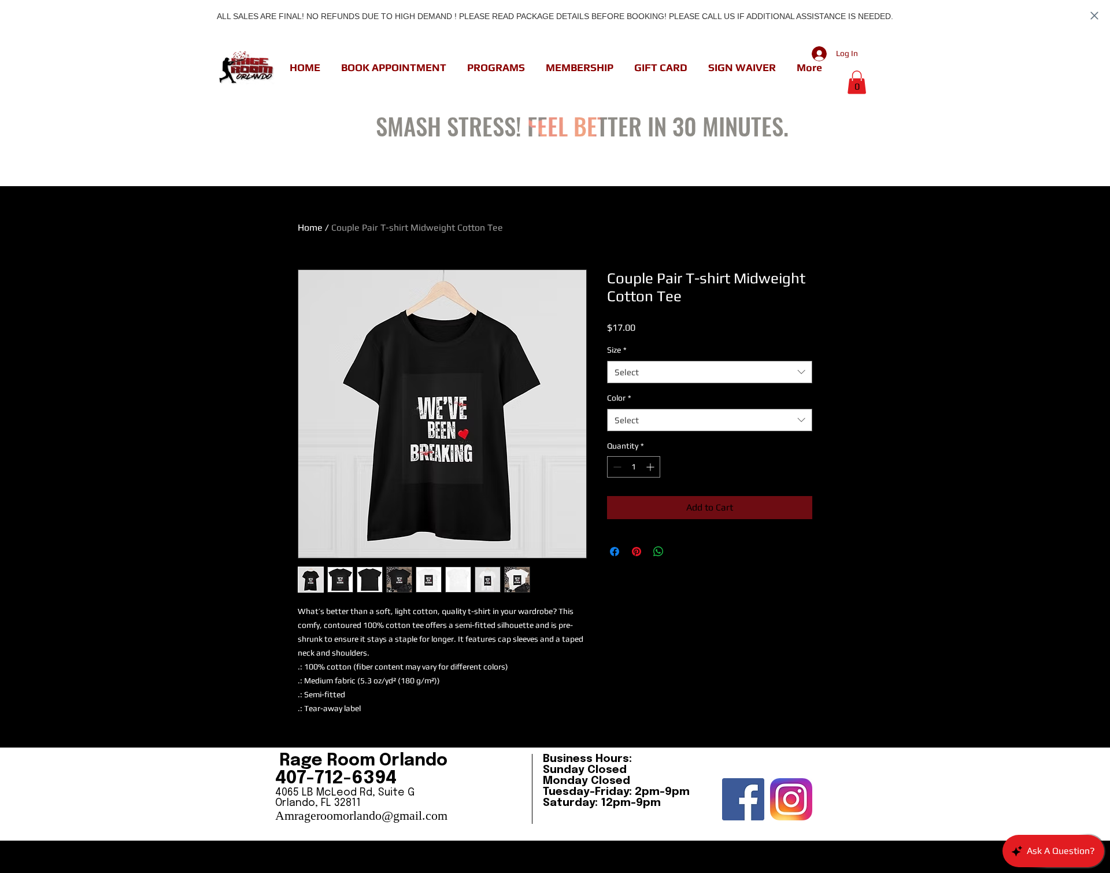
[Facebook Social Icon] (743, 799)
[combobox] (709, 372)
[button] (394, 68)
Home (310, 227)
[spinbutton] (633, 467)
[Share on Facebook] (614, 551)
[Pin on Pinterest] (636, 551)
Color (619, 397)
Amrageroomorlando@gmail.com (361, 815)
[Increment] (651, 467)
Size (617, 349)
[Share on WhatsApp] (658, 551)
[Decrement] (616, 467)
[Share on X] (680, 551)
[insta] (791, 799)
